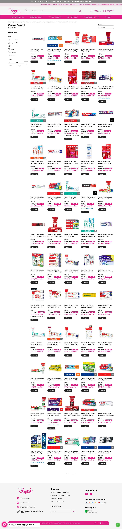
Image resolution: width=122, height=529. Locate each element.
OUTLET (108, 17)
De (9, 62)
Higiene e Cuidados (17, 22)
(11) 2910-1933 (24, 503)
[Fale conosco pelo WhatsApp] (118, 525)
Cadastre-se (97, 11)
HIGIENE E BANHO (36, 17)
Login (95, 10)
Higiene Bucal (27, 22)
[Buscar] (80, 11)
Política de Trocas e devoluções (60, 495)
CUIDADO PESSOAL (17, 17)
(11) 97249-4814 (24, 498)
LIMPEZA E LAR (72, 17)
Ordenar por (101, 24)
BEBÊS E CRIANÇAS (55, 17)
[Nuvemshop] (100, 524)
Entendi (25, 526)
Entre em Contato (56, 498)
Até (17, 62)
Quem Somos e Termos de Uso (60, 492)
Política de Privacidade (57, 502)
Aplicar (26, 64)
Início (9, 22)
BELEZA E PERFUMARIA (91, 17)
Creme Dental (36, 22)
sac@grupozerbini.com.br (27, 507)
